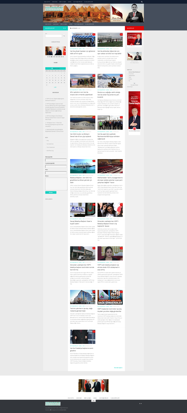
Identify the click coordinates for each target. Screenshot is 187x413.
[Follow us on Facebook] (63, 28)
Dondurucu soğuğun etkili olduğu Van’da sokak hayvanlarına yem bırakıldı (109, 94)
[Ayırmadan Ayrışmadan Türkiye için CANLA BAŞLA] (134, 46)
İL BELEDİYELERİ (88, 1)
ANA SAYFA (47, 1)
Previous (67, 47)
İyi (129, 80)
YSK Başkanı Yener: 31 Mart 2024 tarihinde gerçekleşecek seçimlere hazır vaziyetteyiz (54, 124)
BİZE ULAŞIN (62, 1)
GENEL (69, 1)
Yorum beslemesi (51, 147)
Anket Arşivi (130, 86)
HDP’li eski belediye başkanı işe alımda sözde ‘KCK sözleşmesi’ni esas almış (109, 267)
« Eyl (55, 87)
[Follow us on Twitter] (65, 28)
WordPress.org (50, 150)
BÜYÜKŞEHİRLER (77, 1)
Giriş (48, 140)
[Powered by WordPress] (50, 409)
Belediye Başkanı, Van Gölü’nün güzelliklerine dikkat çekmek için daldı (81, 180)
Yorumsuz (131, 73)
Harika (130, 79)
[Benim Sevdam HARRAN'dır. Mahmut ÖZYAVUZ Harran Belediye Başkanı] (134, 59)
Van (83, 48)
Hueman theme (63, 409)
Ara (46, 33)
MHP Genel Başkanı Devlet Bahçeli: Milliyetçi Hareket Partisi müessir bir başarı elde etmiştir (55, 117)
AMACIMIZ (54, 1)
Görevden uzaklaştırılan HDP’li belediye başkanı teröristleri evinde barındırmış (82, 267)
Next (63, 47)
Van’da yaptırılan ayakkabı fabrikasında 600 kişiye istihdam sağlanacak (109, 136)
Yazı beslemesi (50, 144)
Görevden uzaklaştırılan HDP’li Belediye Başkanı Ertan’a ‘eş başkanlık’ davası (108, 223)
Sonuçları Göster (134, 85)
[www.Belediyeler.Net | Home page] (54, 9)
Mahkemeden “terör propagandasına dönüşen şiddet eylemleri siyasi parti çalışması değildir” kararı (110, 180)
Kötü (130, 77)
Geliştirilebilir (132, 75)
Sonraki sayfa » (118, 367)
